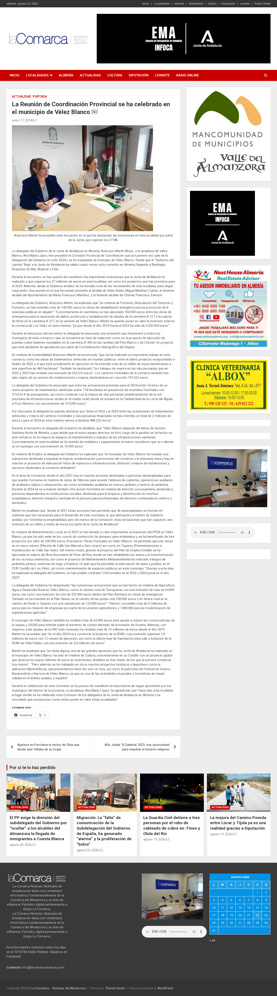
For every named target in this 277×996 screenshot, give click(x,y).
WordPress (165, 988)
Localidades (162, 3)
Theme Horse (115, 988)
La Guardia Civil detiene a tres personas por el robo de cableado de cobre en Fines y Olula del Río (171, 825)
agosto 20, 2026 (21, 844)
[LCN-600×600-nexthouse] (228, 271)
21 (248, 915)
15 (257, 907)
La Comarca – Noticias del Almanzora (58, 988)
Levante (245, 3)
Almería (179, 3)
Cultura (212, 3)
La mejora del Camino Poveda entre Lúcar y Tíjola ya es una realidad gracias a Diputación (238, 823)
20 (240, 915)
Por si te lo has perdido (33, 767)
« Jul (212, 940)
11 (222, 907)
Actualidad (196, 3)
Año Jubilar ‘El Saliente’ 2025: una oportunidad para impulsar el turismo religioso (137, 747)
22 (257, 915)
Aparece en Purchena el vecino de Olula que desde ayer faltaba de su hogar (48, 747)
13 (240, 907)
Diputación (228, 3)
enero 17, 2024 (22, 120)
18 (222, 915)
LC (35, 120)
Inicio (145, 3)
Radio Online (263, 3)
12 (231, 907)
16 (265, 907)
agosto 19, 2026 (154, 839)
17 (213, 915)
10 (213, 907)
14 (248, 907)
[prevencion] (222, 193)
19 (231, 915)
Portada (40, 96)
